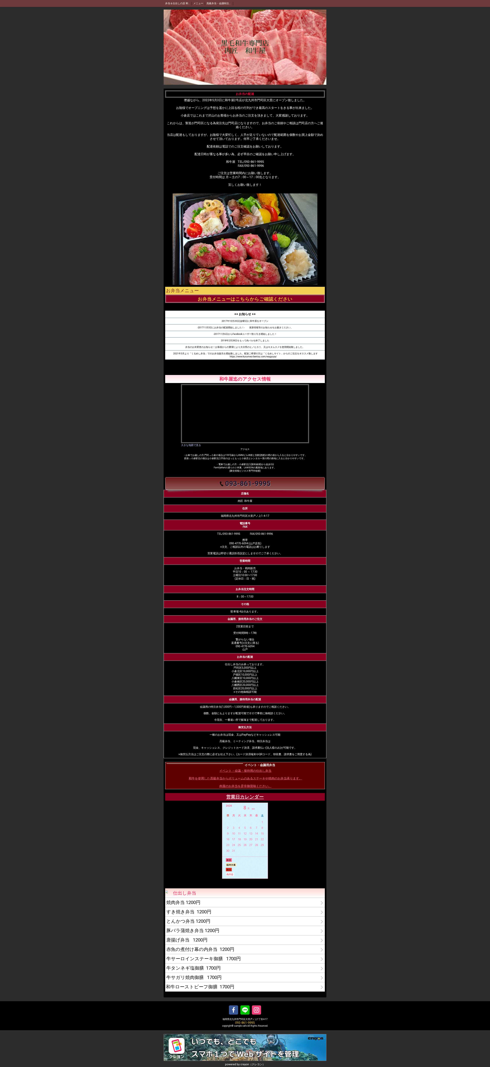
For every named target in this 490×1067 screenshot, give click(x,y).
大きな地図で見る (191, 445)
